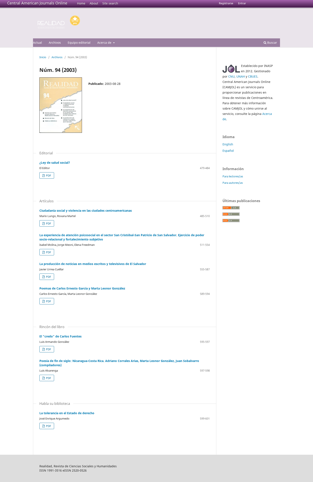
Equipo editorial (79, 43)
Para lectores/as (233, 176)
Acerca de (104, 43)
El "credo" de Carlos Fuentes (60, 336)
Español (228, 151)
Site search (110, 3)
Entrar (242, 3)
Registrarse (226, 3)
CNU (231, 76)
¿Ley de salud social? (54, 163)
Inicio (42, 57)
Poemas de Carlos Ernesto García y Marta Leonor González (82, 288)
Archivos (55, 43)
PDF (48, 175)
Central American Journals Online (37, 3)
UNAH (240, 76)
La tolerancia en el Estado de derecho (66, 413)
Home (81, 3)
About (94, 3)
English (228, 144)
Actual (37, 43)
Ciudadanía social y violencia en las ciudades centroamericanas (85, 210)
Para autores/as (233, 183)
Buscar (271, 43)
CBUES (252, 76)
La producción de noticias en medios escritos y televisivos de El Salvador (92, 264)
